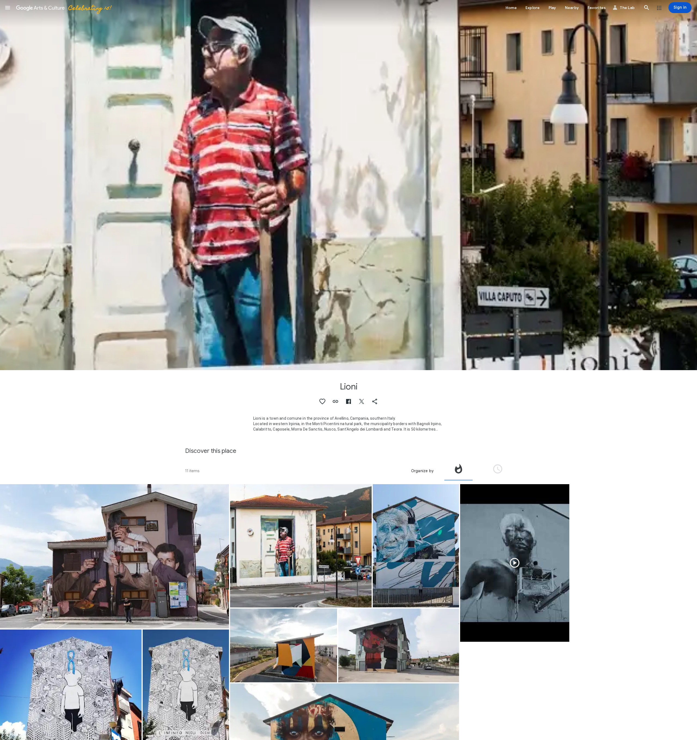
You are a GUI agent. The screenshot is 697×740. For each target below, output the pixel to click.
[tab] (458, 470)
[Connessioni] (398, 645)
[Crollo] (416, 546)
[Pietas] (515, 563)
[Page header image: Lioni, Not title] (348, 185)
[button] (7, 7)
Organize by (422, 470)
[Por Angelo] (114, 556)
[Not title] (301, 545)
